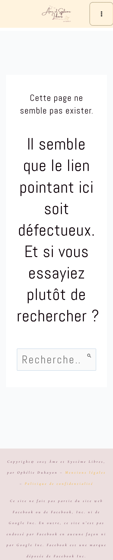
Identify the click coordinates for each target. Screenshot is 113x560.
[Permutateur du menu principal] (101, 14)
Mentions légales (85, 472)
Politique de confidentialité (59, 483)
